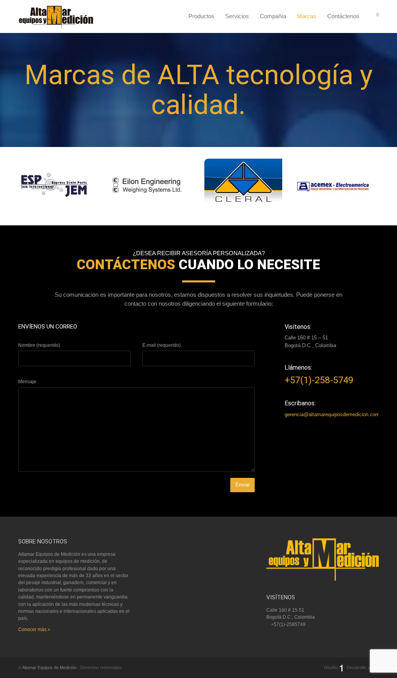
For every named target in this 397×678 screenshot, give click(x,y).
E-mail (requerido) (161, 345)
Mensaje (27, 381)
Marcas (306, 16)
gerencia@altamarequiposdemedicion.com (332, 414)
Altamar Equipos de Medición (49, 667)
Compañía (273, 16)
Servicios (237, 16)
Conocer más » (34, 629)
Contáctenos (343, 16)
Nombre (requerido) (39, 345)
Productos (201, 16)
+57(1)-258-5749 (319, 380)
